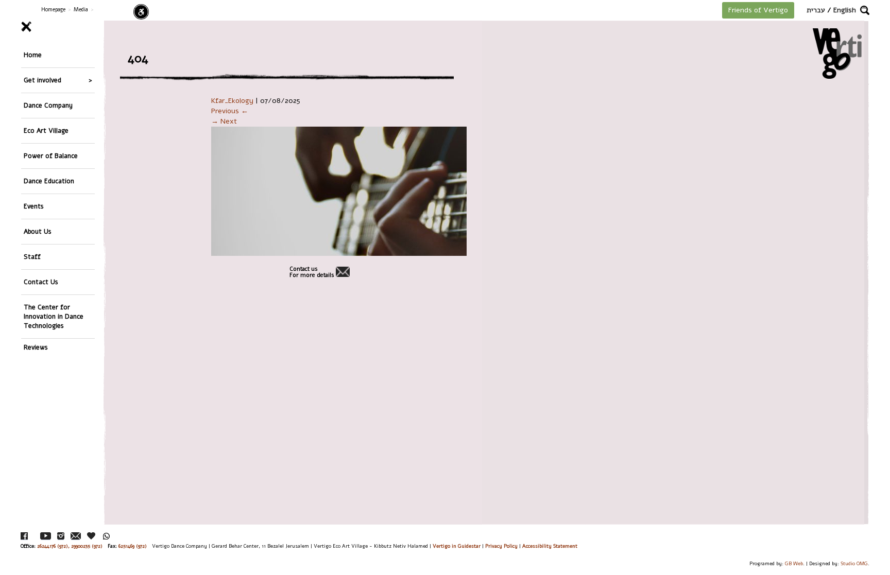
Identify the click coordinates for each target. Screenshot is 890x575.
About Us (38, 231)
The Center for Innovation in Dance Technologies (53, 316)
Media (81, 9)
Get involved (42, 80)
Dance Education (49, 181)
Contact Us (41, 281)
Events (34, 206)
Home (33, 54)
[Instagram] (60, 536)
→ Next (224, 121)
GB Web (794, 563)
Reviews (36, 347)
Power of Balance (51, 155)
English (844, 10)
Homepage (53, 9)
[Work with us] (91, 535)
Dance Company (48, 105)
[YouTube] (45, 536)
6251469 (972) (132, 546)
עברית (816, 10)
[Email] (76, 536)
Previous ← (229, 111)
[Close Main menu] (58, 26)
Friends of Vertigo (758, 10)
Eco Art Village (46, 130)
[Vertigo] (837, 53)
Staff (32, 256)
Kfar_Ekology (232, 101)
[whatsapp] (106, 536)
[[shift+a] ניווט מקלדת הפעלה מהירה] (141, 12)
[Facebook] (24, 536)
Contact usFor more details (311, 272)
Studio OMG (854, 563)
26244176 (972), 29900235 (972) (69, 546)
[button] (864, 10)
